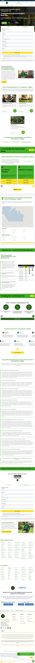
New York (23, 572)
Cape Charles (4, 236)
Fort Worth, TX (10, 550)
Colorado (2, 576)
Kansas (9, 578)
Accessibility (16, 651)
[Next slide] (33, 316)
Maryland (16, 571)
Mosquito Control (16, 141)
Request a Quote (17, 52)
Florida (9, 570)
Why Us (21, 616)
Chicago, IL (3, 554)
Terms (5, 56)
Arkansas (2, 572)
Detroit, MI (9, 545)
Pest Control (6, 142)
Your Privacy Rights (30, 651)
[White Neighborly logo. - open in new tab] (3, 0)
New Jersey (23, 571)
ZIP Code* (3, 48)
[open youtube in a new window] (10, 628)
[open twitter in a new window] (3, 628)
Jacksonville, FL (17, 542)
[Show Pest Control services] (9, 142)
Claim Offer (8, 180)
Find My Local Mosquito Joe (31, 5)
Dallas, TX (9, 542)
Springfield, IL (30, 547)
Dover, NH (9, 547)
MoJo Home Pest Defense (26, 142)
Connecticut (3, 577)
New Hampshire (24, 569)
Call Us (32, 295)
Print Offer (8, 182)
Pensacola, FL (24, 555)
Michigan (16, 574)
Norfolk (24, 230)
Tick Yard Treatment (22, 103)
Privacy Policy (9, 56)
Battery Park (4, 229)
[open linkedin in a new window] (8, 628)
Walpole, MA (30, 555)
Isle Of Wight (14, 230)
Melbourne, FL (17, 552)
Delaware (2, 579)
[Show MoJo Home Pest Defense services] (32, 142)
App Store (21, 604)
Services (14, 614)
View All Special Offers (27, 161)
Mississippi (16, 577)
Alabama (2, 567)
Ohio (22, 577)
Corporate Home (30, 621)
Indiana (9, 575)
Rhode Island (30, 569)
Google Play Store (30, 604)
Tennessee (30, 572)
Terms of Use (6, 651)
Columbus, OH (3, 557)
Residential (9, 26)
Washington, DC (31, 556)
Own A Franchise (22, 623)
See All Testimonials (17, 352)
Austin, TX (2, 547)
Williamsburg (14, 240)
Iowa (8, 577)
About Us (21, 618)
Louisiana (16, 569)
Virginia (29, 577)
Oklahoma (23, 579)
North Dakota (24, 576)
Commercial (26, 26)
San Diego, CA (30, 545)
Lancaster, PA (17, 545)
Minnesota (16, 576)
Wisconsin (30, 579)
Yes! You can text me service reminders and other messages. (11, 54)
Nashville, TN (24, 545)
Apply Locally (22, 621)
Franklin (3, 230)
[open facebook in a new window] (1, 628)
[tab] (9, 26)
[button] (15, 5)
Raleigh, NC (23, 556)
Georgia (9, 572)
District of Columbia (9, 568)
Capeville (14, 236)
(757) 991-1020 (5, 620)
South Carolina (30, 571)
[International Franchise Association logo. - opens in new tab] (2, 631)
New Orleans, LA (24, 547)
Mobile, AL (23, 542)
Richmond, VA (30, 542)
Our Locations (29, 618)
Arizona (2, 571)
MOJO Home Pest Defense (7, 391)
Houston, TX (10, 554)
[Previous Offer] (2, 186)
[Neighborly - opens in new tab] (22, 588)
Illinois (9, 573)
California (2, 574)
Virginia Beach (4, 240)
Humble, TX (10, 555)
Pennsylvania (30, 567)
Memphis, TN (17, 554)
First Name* (3, 30)
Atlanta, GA (3, 542)
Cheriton (25, 236)
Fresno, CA (9, 552)
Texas (29, 574)
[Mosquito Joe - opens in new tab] (13, 588)
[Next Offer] (33, 186)
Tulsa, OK (29, 550)
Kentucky (16, 567)
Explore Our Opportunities (6, 531)
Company (22, 614)
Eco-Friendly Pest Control (7, 103)
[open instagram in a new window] (5, 628)
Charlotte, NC (3, 552)
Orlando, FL (23, 551)
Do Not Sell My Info (22, 651)
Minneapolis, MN (17, 557)
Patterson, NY (24, 553)
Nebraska (23, 567)
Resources (29, 614)
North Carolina (24, 574)
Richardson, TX (24, 558)
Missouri (16, 579)
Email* (3, 37)
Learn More (4, 111)
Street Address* (4, 44)
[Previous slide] (2, 316)
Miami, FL (16, 555)
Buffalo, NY (3, 550)
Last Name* (3, 492)
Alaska (2, 569)
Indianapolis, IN (10, 557)
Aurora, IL (2, 545)
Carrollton (14, 229)
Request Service (17, 318)
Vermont (29, 576)
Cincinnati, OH (3, 555)
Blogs (28, 616)
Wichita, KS (30, 558)
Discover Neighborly (7, 604)
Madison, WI (17, 550)
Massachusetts (17, 572)
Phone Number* (4, 41)
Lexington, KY (17, 547)
